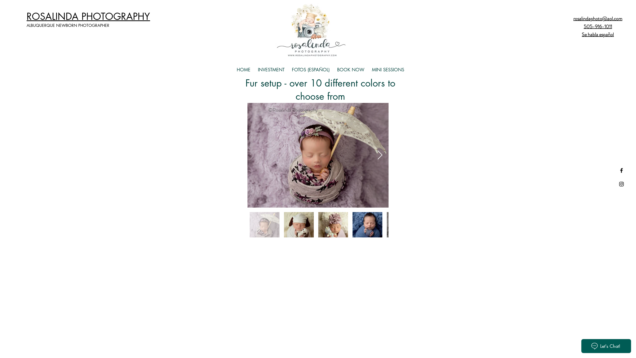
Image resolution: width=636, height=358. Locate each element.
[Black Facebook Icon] (621, 170)
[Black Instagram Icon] (621, 184)
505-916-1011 (598, 26)
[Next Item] (380, 155)
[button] (271, 69)
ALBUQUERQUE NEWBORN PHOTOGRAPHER (68, 25)
